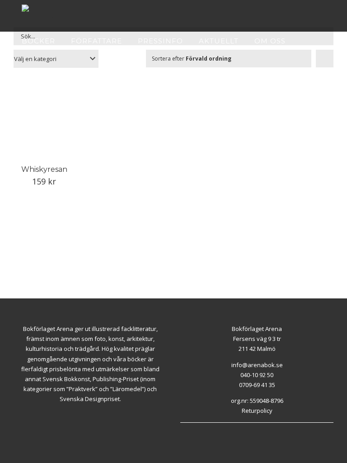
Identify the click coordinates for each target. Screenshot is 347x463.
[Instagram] (193, 434)
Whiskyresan (44, 169)
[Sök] (49, 67)
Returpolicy (257, 410)
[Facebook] (182, 434)
